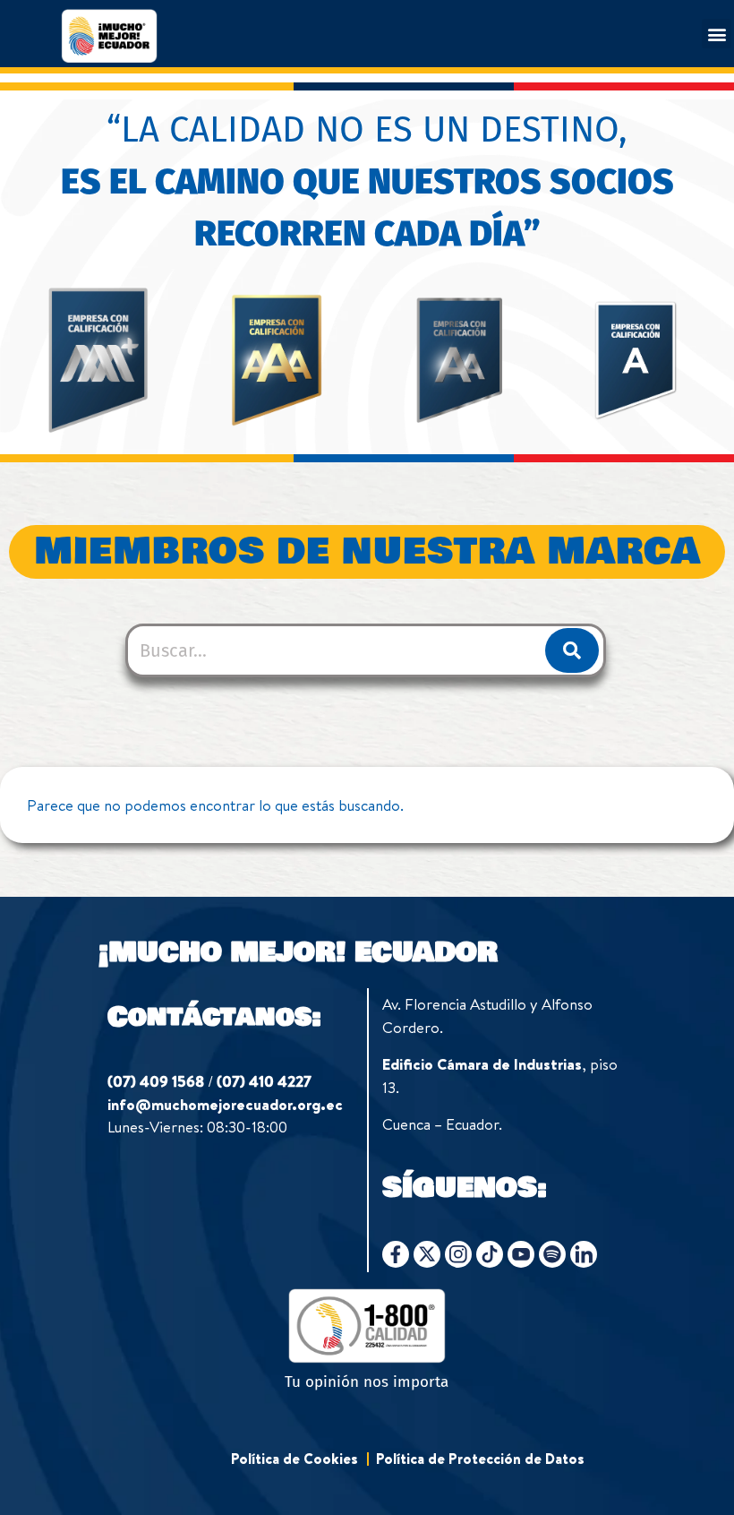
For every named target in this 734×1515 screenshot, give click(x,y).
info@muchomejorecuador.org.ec (225, 1104)
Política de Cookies (294, 1458)
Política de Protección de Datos (480, 1458)
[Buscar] (572, 650)
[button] (716, 33)
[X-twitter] (427, 1254)
